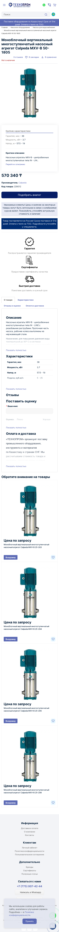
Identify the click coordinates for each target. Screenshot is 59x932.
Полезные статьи (29, 874)
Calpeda (22, 182)
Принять (29, 921)
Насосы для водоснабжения (44, 27)
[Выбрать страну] (53, 14)
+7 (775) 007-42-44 (29, 886)
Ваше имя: (13, 406)
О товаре (8, 300)
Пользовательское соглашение (29, 854)
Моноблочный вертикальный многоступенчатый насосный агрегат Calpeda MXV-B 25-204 (26, 627)
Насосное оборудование (20, 27)
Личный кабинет (29, 848)
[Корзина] (54, 5)
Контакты (29, 835)
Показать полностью (16, 350)
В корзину (11, 557)
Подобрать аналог (29, 194)
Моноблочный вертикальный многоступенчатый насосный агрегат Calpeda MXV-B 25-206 (26, 791)
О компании (29, 832)
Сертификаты (29, 870)
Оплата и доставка (35, 306)
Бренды (29, 867)
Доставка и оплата (29, 828)
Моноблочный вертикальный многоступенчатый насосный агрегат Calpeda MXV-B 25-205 (26, 709)
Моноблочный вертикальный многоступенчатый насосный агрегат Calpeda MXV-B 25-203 (26, 545)
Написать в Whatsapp (30, 892)
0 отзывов (18, 57)
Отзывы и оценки (12, 306)
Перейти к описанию (15, 164)
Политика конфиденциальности (29, 851)
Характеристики (26, 300)
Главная (4, 27)
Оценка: (10, 419)
